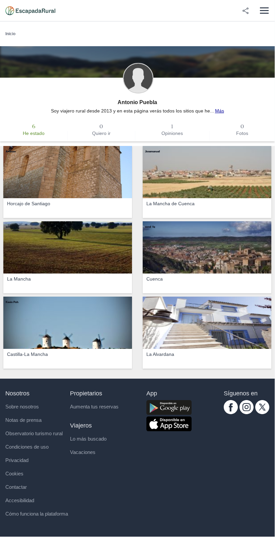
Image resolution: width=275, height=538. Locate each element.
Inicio (10, 33)
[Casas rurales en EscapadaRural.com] (30, 10)
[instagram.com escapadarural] (246, 412)
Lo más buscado (88, 439)
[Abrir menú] (264, 10)
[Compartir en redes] (245, 11)
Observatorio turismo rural (34, 433)
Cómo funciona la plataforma (36, 514)
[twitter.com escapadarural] (262, 412)
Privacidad (16, 460)
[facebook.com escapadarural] (231, 412)
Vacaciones (82, 452)
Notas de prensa (23, 420)
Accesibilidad (19, 500)
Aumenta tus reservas (94, 406)
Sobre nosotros (22, 406)
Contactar (16, 487)
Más (219, 110)
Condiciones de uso (27, 447)
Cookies (14, 473)
